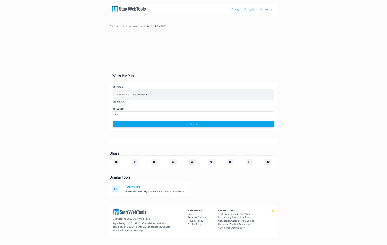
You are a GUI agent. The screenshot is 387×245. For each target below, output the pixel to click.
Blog (236, 9)
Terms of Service (197, 217)
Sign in (251, 9)
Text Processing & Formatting (234, 214)
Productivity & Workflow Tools (234, 217)
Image (119, 87)
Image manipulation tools (137, 26)
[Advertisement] (193, 51)
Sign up (268, 9)
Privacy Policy (195, 220)
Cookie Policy (195, 224)
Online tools (115, 26)
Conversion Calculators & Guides (236, 220)
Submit (194, 124)
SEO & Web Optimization (231, 227)
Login (191, 214)
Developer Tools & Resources (234, 224)
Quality (120, 108)
